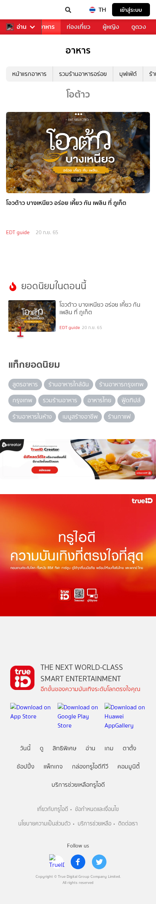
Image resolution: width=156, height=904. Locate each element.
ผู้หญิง (111, 26)
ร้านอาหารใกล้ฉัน (68, 384)
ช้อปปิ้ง (25, 766)
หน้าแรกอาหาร (29, 73)
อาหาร (47, 26)
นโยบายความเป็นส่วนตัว (44, 824)
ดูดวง (138, 26)
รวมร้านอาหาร (60, 400)
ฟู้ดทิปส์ (131, 400)
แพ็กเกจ (53, 766)
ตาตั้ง (129, 748)
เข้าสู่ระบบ (131, 9)
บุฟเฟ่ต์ (128, 73)
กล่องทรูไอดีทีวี (90, 766)
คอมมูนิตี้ (128, 766)
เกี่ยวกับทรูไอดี (52, 809)
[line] (56, 861)
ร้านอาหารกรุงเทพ (121, 384)
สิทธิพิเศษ (64, 748)
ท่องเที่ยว (78, 26)
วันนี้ (25, 748)
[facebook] (78, 861)
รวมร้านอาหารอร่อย (83, 73)
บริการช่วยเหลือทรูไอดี (78, 784)
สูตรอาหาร (25, 384)
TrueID (21, 9)
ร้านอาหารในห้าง (32, 416)
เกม (109, 748)
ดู (42, 748)
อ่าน (22, 26)
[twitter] (99, 861)
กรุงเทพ (22, 400)
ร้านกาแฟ (119, 416)
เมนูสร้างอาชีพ (80, 416)
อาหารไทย (99, 400)
